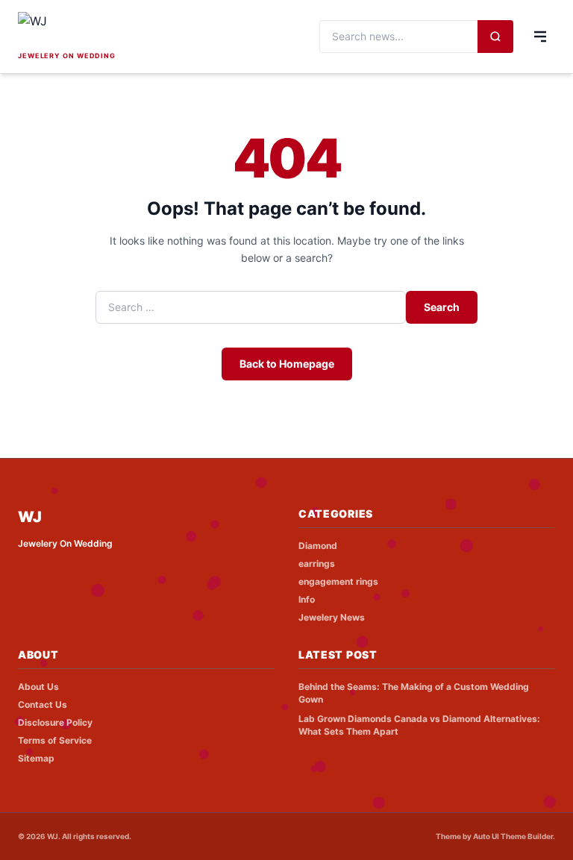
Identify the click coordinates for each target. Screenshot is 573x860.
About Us (38, 686)
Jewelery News (331, 617)
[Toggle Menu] (540, 36)
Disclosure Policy (55, 722)
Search (442, 307)
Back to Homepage (286, 363)
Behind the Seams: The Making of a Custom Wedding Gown (413, 693)
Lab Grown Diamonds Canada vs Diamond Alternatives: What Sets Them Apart (419, 725)
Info (306, 599)
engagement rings (338, 581)
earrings (316, 563)
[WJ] (115, 30)
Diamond (317, 545)
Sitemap (36, 758)
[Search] (495, 36)
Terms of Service (55, 740)
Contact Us (42, 704)
